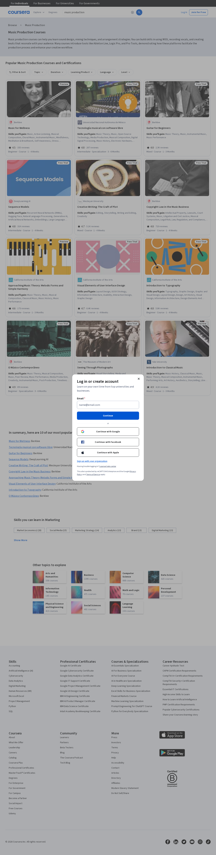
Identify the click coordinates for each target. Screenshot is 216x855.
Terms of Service (93, 474)
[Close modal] (139, 379)
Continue (108, 415)
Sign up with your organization (92, 461)
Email (81, 398)
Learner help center (107, 466)
